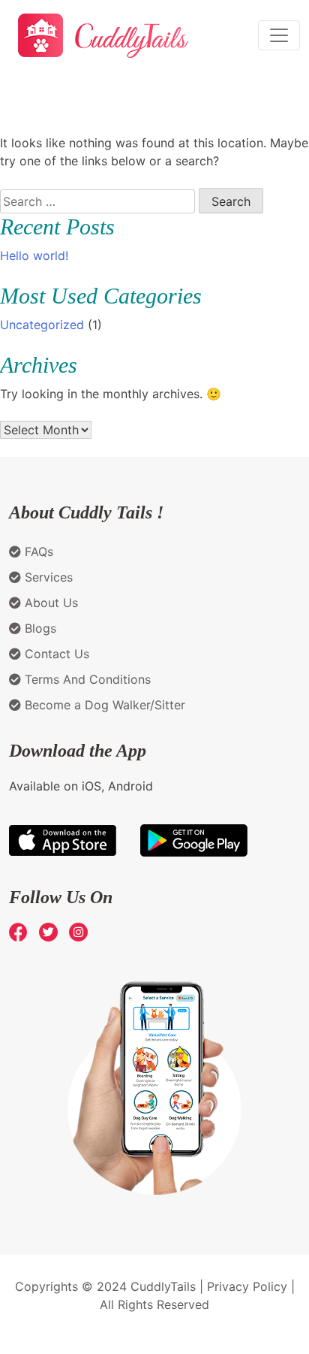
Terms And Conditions (86, 679)
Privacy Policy (247, 1286)
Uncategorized (42, 324)
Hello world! (34, 255)
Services (47, 577)
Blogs (38, 628)
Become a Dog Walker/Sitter (103, 704)
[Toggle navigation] (279, 35)
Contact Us (55, 653)
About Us (49, 602)
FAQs (37, 551)
